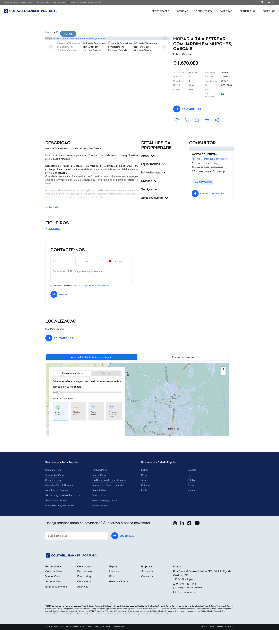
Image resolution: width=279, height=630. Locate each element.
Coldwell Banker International (18, 2)
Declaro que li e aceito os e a (81, 286)
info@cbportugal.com (185, 592)
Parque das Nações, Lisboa (59, 505)
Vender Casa (52, 576)
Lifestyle (114, 571)
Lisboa (144, 469)
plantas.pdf (54, 228)
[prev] (50, 38)
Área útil (209, 77)
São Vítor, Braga (53, 480)
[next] (165, 38)
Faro (189, 475)
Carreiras (226, 11)
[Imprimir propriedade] (207, 119)
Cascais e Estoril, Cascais (59, 485)
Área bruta (210, 72)
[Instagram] (175, 523)
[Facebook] (189, 523)
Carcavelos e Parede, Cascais (107, 485)
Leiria (144, 490)
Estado (176, 89)
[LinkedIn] (182, 523)
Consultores (204, 11)
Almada (191, 490)
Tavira (144, 480)
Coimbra (145, 485)
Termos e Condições (80, 286)
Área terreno (211, 81)
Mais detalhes (203, 182)
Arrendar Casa (53, 581)
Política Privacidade (75, 627)
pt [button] (272, 2)
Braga (190, 485)
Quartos (177, 77)
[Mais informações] (197, 119)
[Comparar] (262, 2)
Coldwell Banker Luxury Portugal (86, 2)
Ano (207, 89)
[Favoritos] (255, 2)
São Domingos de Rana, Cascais (109, 480)
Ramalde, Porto (53, 469)
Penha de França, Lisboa (104, 500)
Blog (112, 576)
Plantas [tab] (112, 33)
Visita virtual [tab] (140, 33)
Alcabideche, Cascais (56, 490)
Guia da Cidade (118, 581)
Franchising (247, 11)
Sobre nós (147, 571)
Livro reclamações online (99, 627)
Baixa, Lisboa (99, 495)
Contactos (147, 576)
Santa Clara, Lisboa (55, 500)
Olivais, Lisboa (99, 505)
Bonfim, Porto (99, 475)
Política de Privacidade (100, 286)
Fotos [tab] (68, 33)
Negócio (177, 85)
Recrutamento (85, 571)
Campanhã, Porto (54, 475)
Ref (206, 85)
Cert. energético (210, 95)
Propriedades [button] (160, 11)
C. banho (177, 81)
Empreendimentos (56, 586)
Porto (144, 475)
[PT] (49, 11)
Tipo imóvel (178, 72)
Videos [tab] (90, 33)
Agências (182, 11)
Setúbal (191, 480)
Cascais (191, 469)
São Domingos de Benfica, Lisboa (63, 495)
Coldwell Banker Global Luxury (51, 2)
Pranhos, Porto (99, 469)
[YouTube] (197, 523)
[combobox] (111, 261)
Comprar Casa (53, 571)
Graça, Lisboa (99, 490)
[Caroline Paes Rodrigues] (203, 148)
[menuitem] (19, 2)
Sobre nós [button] (269, 11)
